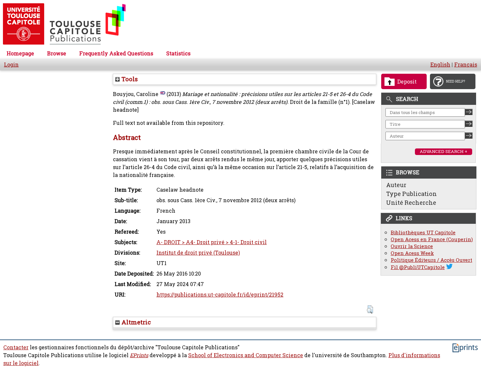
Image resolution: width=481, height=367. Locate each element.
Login (11, 64)
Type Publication (411, 194)
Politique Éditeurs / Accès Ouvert (431, 260)
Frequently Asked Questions (116, 53)
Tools (129, 79)
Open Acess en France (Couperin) (432, 239)
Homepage (20, 53)
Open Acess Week (412, 253)
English (440, 64)
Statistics (178, 53)
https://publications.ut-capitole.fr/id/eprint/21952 (219, 294)
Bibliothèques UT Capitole (423, 232)
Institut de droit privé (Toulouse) (198, 252)
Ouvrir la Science (412, 246)
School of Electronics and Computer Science (245, 355)
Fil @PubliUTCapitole (418, 267)
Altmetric (135, 322)
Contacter (15, 347)
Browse (56, 53)
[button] (370, 309)
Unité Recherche (411, 202)
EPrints (139, 355)
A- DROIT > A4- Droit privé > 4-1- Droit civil (211, 242)
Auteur (396, 185)
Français (465, 64)
